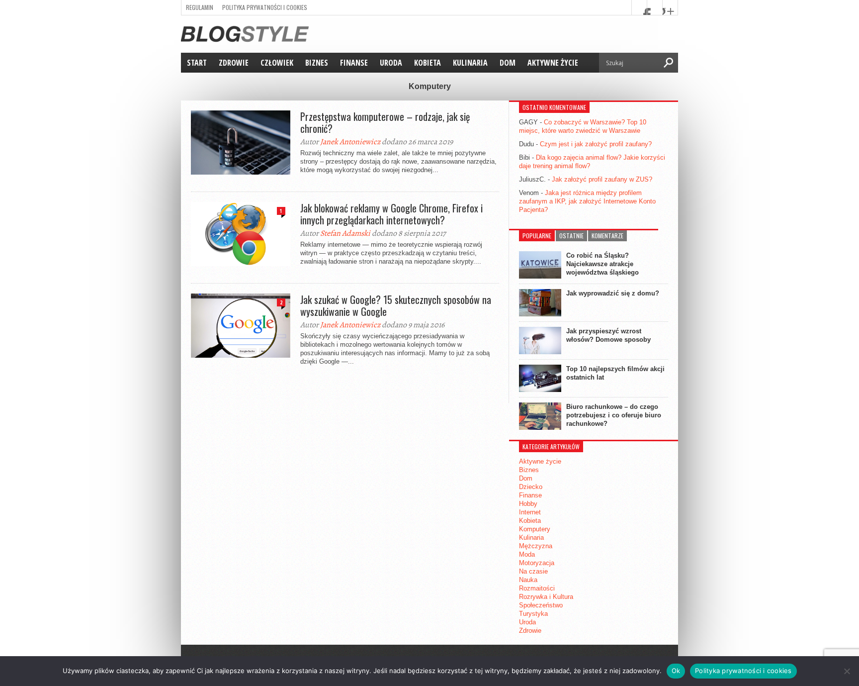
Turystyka (533, 613)
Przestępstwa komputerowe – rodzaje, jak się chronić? (385, 122)
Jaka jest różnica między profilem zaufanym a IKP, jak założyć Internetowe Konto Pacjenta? (587, 201)
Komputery (534, 529)
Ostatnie (571, 235)
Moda (527, 554)
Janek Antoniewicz (350, 141)
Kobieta (427, 62)
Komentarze (607, 235)
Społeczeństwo (541, 605)
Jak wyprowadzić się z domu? (612, 293)
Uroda (391, 62)
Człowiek (276, 62)
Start (197, 62)
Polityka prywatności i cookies (264, 7)
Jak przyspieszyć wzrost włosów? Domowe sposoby (608, 335)
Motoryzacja (536, 563)
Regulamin (199, 7)
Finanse (354, 62)
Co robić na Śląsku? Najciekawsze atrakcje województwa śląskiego (602, 264)
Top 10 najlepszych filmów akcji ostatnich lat (615, 373)
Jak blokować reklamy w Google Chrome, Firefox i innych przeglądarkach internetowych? (391, 214)
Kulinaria (470, 62)
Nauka (528, 580)
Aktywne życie (552, 62)
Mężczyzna (535, 546)
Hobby (528, 503)
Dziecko (530, 486)
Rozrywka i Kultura (546, 596)
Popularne (536, 235)
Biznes (316, 62)
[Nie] (847, 671)
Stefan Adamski (345, 233)
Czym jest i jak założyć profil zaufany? (596, 144)
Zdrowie (234, 62)
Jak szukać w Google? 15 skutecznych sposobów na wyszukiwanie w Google (395, 305)
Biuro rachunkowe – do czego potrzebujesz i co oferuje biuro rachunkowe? (613, 415)
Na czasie (533, 571)
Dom (507, 62)
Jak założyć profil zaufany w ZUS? (602, 179)
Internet (530, 512)
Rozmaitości (537, 588)
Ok (676, 671)
